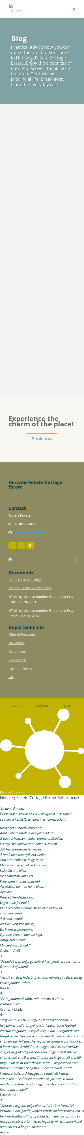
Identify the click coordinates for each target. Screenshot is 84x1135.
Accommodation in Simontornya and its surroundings (33, 232)
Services (67, 706)
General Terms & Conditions (30, 588)
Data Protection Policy (25, 580)
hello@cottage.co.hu (28, 532)
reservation (42, 706)
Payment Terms (20, 668)
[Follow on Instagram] (21, 545)
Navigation (17, 643)
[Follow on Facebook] (12, 545)
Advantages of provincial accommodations (38, 135)
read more (26, 188)
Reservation (17, 660)
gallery (16, 706)
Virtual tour (17, 651)
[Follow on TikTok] (30, 545)
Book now (42, 439)
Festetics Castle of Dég (36, 321)
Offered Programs (22, 634)
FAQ (12, 677)
